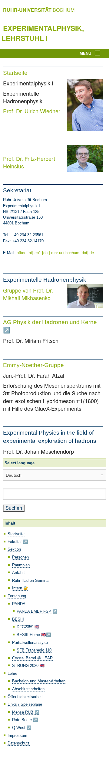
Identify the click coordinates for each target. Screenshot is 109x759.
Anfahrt (18, 572)
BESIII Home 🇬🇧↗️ (34, 634)
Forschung (17, 596)
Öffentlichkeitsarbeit (25, 696)
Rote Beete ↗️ (25, 720)
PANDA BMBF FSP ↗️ (37, 611)
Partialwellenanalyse (30, 642)
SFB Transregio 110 (34, 650)
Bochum (38, 9)
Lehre (12, 673)
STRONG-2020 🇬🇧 (28, 665)
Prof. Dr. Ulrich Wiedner (31, 111)
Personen (20, 557)
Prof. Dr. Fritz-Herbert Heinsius (29, 162)
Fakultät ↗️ (18, 541)
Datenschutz (19, 743)
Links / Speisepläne (25, 704)
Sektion (14, 549)
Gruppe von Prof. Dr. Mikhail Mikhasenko (28, 294)
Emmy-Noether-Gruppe (33, 365)
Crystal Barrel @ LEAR (32, 658)
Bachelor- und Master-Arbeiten (38, 681)
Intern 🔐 (20, 588)
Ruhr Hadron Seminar (31, 580)
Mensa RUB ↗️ (25, 712)
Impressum (17, 735)
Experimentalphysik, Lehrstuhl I (43, 33)
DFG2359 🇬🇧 (28, 627)
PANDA (18, 604)
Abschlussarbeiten (28, 689)
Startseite (15, 73)
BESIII (18, 619)
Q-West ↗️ (21, 727)
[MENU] (99, 53)
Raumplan (21, 565)
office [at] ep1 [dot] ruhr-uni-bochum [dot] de (55, 252)
